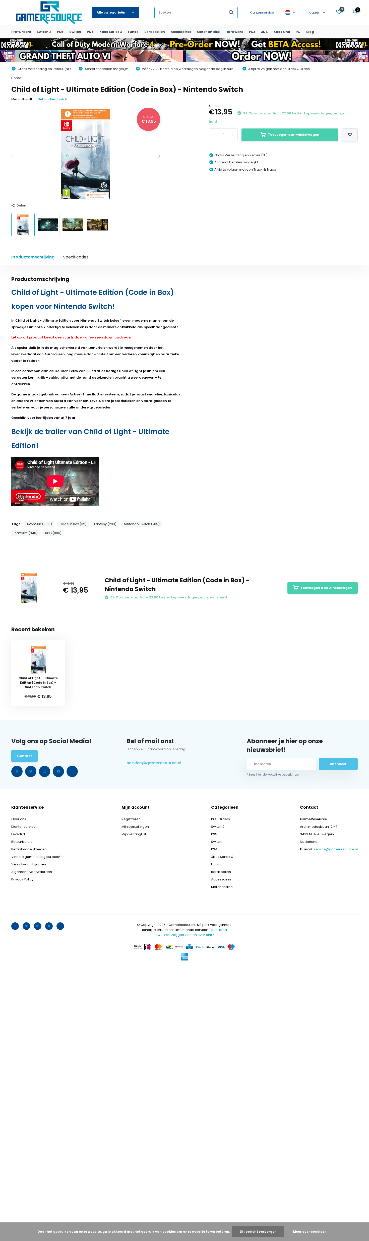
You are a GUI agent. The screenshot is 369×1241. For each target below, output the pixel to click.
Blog (310, 31)
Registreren (131, 819)
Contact (24, 755)
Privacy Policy (22, 879)
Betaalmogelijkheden (29, 849)
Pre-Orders (21, 31)
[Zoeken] (231, 12)
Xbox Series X (110, 31)
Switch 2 (44, 31)
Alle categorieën (111, 12)
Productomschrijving (32, 257)
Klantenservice (262, 12)
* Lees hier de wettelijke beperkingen (273, 774)
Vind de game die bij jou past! (35, 856)
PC (298, 31)
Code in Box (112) (73, 524)
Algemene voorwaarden (31, 871)
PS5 (60, 31)
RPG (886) (53, 533)
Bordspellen (154, 31)
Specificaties (75, 257)
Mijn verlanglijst (133, 834)
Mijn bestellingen (135, 826)
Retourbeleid (22, 841)
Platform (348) (26, 533)
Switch (75, 31)
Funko (133, 31)
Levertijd (18, 834)
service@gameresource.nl (154, 763)
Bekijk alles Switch (52, 99)
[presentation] (13, 156)
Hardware (234, 31)
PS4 (90, 31)
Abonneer (338, 764)
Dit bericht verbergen (258, 1231)
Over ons (18, 819)
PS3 (252, 31)
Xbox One (282, 31)
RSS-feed (219, 929)
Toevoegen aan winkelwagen (293, 134)
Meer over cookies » (310, 1231)
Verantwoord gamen (28, 864)
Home (16, 78)
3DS (264, 31)
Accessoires (181, 31)
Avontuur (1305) (39, 524)
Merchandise (208, 31)
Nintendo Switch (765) (142, 524)
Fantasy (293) (105, 524)
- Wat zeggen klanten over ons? (184, 934)
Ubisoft (26, 99)
